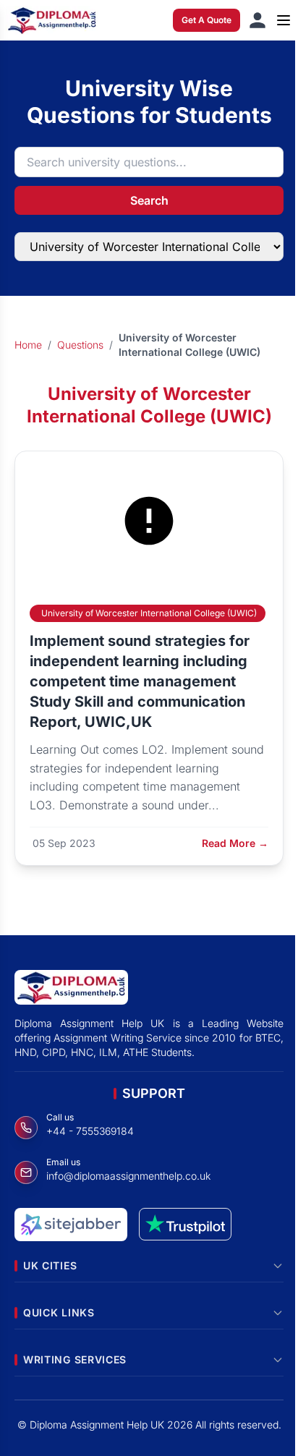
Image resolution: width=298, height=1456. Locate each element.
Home (28, 345)
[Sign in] (257, 20)
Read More (235, 843)
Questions (80, 345)
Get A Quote (206, 19)
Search (149, 200)
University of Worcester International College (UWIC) (149, 613)
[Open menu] (283, 20)
